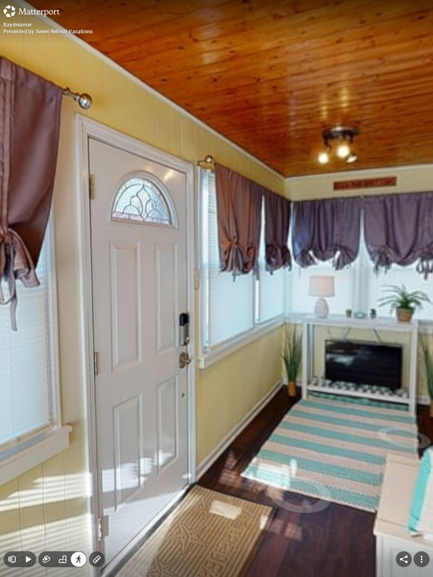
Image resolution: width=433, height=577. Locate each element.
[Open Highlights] (11, 559)
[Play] (28, 559)
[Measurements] (97, 559)
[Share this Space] (404, 559)
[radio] (46, 559)
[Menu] (422, 559)
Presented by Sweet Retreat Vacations (48, 32)
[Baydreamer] (216, 288)
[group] (62, 559)
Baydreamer (17, 25)
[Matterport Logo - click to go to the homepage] (31, 11)
